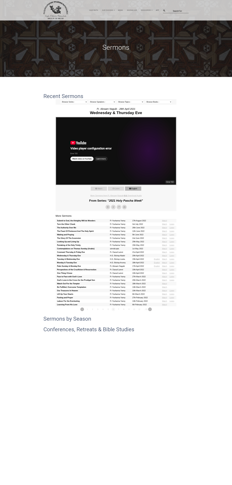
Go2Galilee (132, 10)
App (157, 10)
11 (139, 309)
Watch (99, 189)
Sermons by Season (67, 319)
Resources (146, 10)
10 (134, 309)
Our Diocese (107, 10)
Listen (117, 189)
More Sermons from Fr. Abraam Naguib (107, 196)
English (134, 189)
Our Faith (93, 10)
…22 (145, 309)
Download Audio (134, 196)
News (120, 10)
